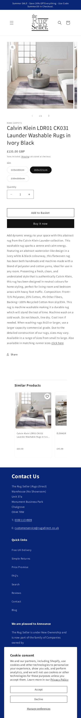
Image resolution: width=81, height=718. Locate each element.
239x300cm (20, 179)
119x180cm (19, 170)
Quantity (11, 187)
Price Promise (20, 567)
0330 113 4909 (23, 520)
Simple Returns (21, 558)
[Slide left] (32, 116)
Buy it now (40, 223)
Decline (38, 699)
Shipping (25, 156)
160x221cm (41, 170)
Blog (14, 610)
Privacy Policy (59, 679)
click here (57, 343)
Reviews (16, 593)
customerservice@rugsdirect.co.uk (37, 528)
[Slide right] (49, 116)
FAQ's (15, 575)
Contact (16, 601)
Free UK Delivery (22, 550)
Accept (39, 689)
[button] (12, 23)
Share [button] (14, 354)
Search (16, 584)
